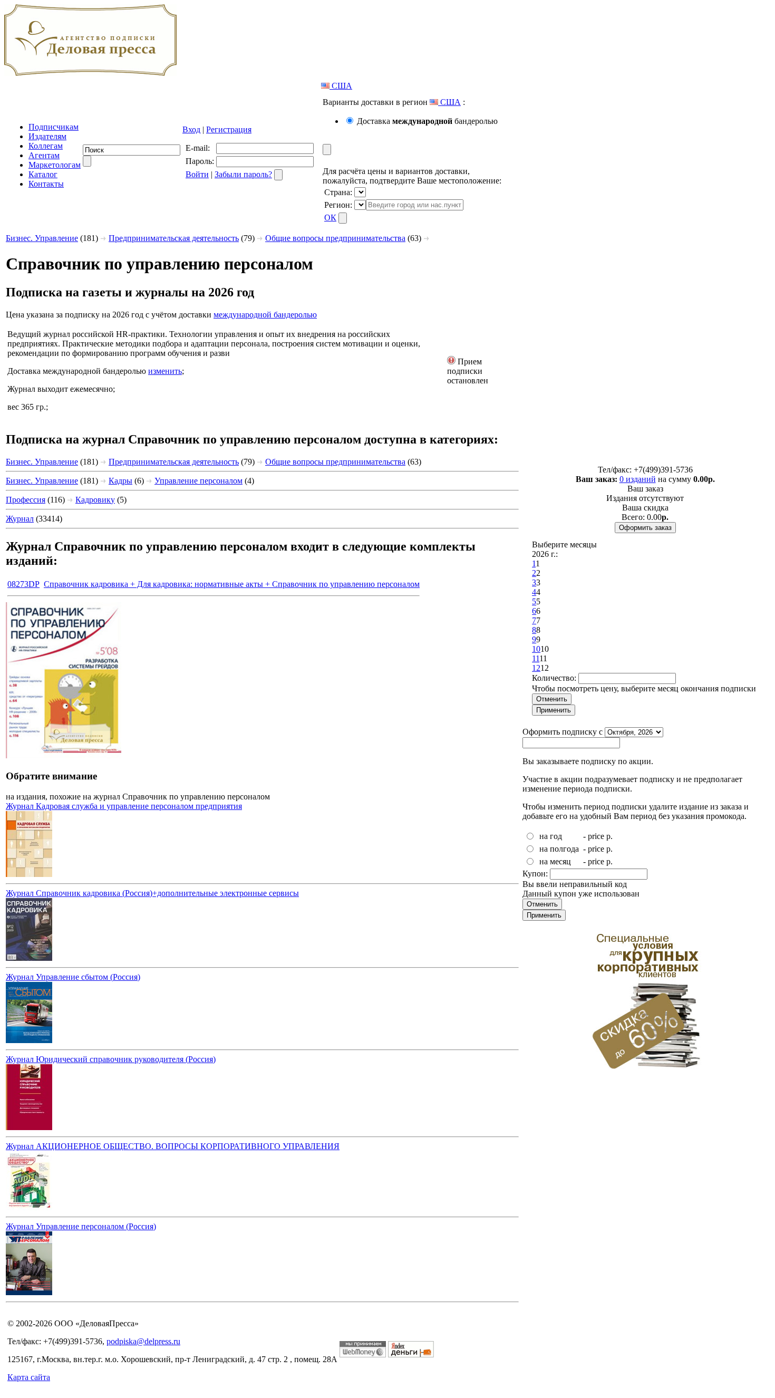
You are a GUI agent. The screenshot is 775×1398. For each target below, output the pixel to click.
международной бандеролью (265, 314)
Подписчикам (53, 126)
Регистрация (228, 129)
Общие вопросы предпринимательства (335, 238)
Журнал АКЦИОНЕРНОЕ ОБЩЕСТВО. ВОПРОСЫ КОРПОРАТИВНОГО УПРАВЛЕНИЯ (173, 1146)
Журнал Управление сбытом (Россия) (73, 976)
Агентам (44, 155)
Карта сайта (28, 1377)
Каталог (42, 174)
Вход (191, 129)
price (596, 836)
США (341, 85)
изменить (165, 371)
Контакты (46, 183)
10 (536, 648)
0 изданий (637, 479)
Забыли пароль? (243, 174)
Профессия (25, 499)
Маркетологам (54, 164)
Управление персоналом (198, 480)
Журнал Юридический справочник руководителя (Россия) (111, 1059)
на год (550, 836)
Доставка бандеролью (427, 121)
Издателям (47, 136)
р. (609, 836)
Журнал (20, 518)
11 (535, 658)
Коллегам (45, 145)
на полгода (559, 848)
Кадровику (95, 499)
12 (536, 667)
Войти (197, 174)
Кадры (120, 480)
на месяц (555, 861)
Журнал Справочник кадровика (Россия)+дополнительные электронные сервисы (152, 893)
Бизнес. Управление (42, 238)
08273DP (23, 584)
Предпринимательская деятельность (174, 238)
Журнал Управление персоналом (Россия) (81, 1226)
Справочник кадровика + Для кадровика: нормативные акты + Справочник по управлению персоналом (232, 584)
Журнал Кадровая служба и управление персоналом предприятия (124, 806)
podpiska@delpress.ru (143, 1341)
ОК (330, 217)
